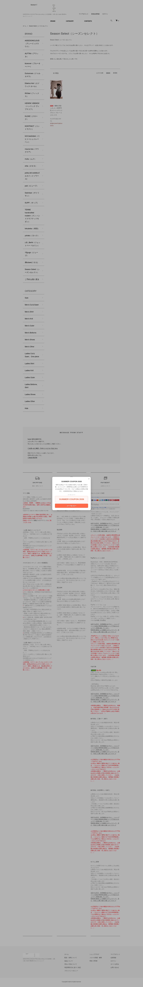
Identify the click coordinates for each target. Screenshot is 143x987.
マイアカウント (83, 14)
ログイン (105, 14)
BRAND (52, 21)
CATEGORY (70, 21)
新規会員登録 (95, 14)
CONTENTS (88, 21)
